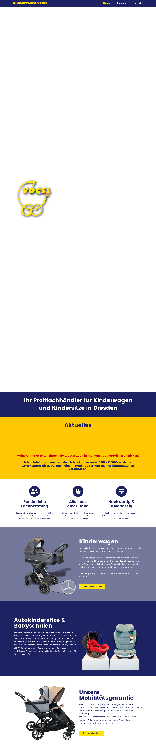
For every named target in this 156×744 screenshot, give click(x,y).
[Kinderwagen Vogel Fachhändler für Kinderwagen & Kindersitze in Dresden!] (30, 3)
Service (121, 3)
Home (106, 3)
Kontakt (138, 3)
